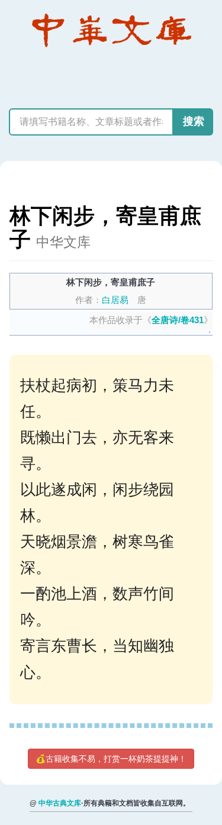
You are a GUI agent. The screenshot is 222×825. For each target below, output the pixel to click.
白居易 (115, 300)
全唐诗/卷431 (178, 320)
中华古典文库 (59, 803)
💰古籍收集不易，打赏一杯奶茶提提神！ (111, 758)
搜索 (193, 121)
